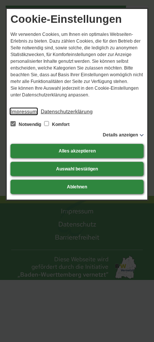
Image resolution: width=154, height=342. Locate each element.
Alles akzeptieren (77, 151)
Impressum (23, 111)
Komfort (60, 124)
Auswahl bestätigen (77, 169)
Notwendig (30, 124)
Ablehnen (77, 187)
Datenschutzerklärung (67, 111)
